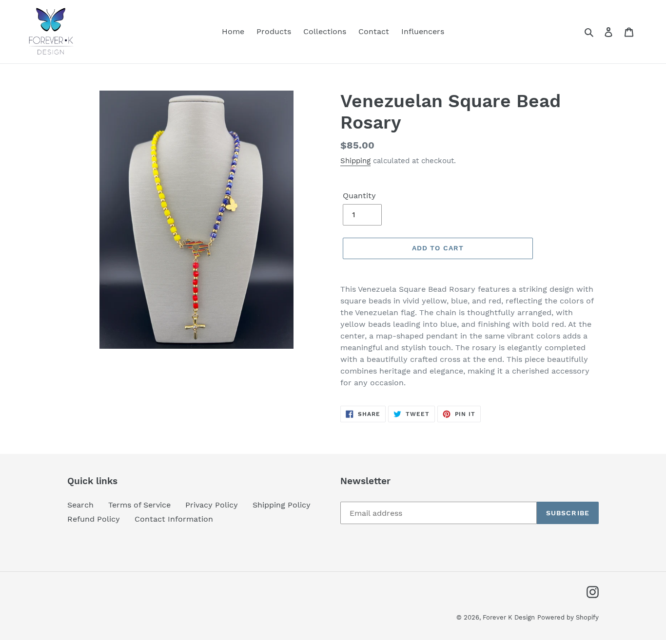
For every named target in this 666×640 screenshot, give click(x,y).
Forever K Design (509, 617)
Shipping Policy (282, 504)
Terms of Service (139, 504)
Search (80, 504)
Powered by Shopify (568, 617)
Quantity (359, 195)
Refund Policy (93, 519)
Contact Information (174, 519)
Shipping (355, 160)
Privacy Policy (211, 504)
